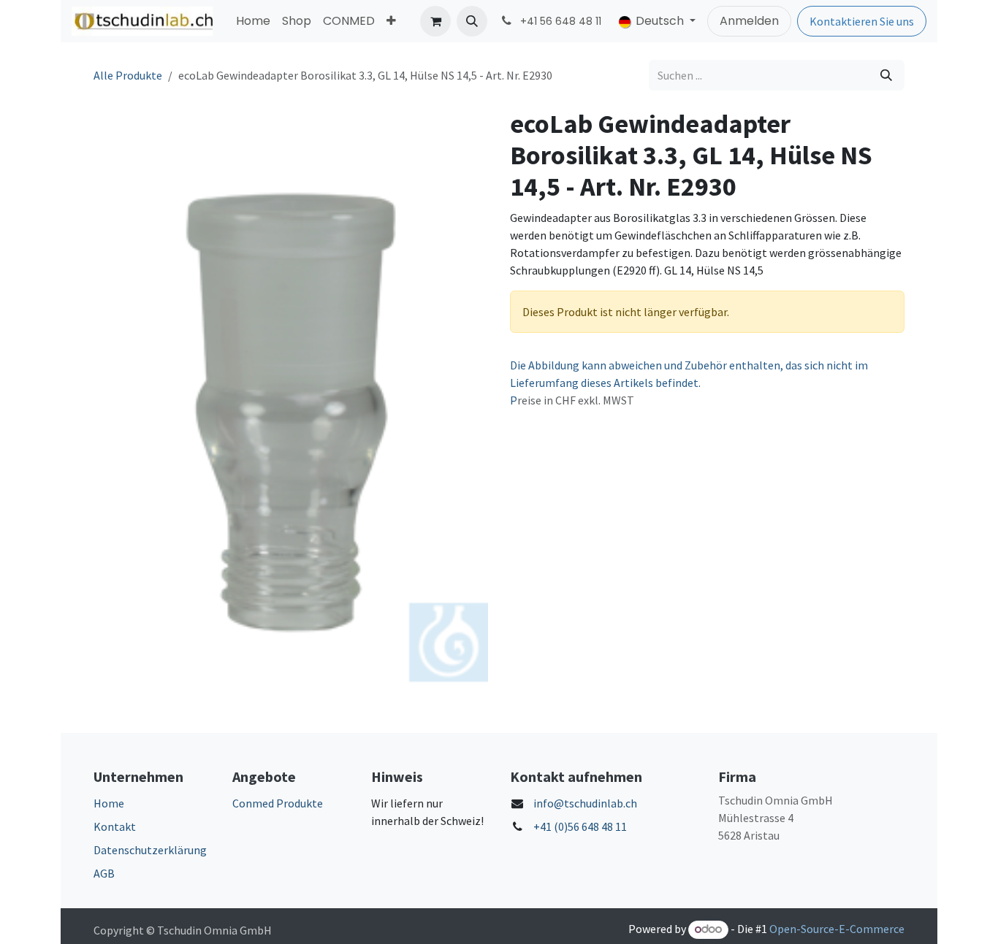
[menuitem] (253, 21)
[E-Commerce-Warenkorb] (435, 21)
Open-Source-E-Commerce (836, 928)
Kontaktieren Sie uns (862, 21)
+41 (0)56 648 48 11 (580, 826)
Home (109, 803)
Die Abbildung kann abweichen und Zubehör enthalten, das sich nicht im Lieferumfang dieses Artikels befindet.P (689, 382)
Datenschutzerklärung (150, 850)
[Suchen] (886, 75)
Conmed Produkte (277, 803)
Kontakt (115, 826)
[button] (472, 21)
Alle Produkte (128, 75)
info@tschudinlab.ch (585, 803)
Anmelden (749, 20)
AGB (104, 873)
